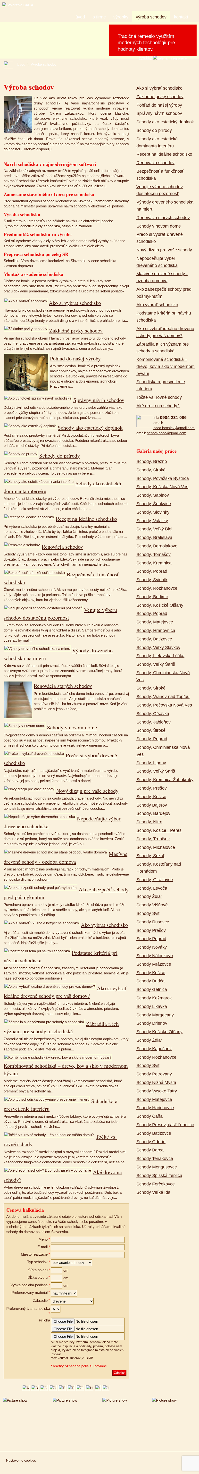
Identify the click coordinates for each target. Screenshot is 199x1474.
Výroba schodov (151, 17)
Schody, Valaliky (152, 520)
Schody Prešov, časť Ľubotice (165, 1124)
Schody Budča (150, 981)
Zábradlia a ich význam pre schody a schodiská (61, 1027)
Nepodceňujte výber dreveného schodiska (157, 262)
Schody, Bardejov (153, 813)
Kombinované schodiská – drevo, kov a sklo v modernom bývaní (165, 366)
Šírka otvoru (38, 1270)
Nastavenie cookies (21, 1460)
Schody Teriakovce (154, 1158)
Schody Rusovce (152, 922)
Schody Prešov (151, 930)
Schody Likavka (151, 1006)
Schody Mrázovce (153, 964)
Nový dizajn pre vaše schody (87, 790)
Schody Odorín (151, 1141)
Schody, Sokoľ (150, 855)
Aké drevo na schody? (158, 405)
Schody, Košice (151, 796)
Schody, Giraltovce (154, 879)
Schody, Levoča (151, 888)
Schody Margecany (155, 1015)
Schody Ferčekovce (155, 1184)
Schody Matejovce (154, 1099)
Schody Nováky (151, 947)
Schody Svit (147, 913)
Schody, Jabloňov (153, 722)
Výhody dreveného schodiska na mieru (164, 206)
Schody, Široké (151, 470)
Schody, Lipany (151, 762)
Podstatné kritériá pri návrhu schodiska (163, 317)
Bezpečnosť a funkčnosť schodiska (160, 175)
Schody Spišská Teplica (159, 1175)
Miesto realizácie (34, 1254)
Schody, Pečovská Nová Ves (164, 705)
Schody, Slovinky (152, 512)
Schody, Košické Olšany (159, 605)
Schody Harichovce (155, 1107)
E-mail (42, 1247)
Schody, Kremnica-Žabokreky (164, 779)
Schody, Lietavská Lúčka (160, 655)
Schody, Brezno (151, 461)
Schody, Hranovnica (155, 630)
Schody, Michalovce (155, 847)
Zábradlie (40, 1300)
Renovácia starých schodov (63, 685)
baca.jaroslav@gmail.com (174, 428)
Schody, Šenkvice (153, 503)
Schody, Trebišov (153, 838)
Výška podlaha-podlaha (29, 1285)
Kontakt (181, 17)
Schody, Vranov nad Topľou (163, 696)
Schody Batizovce (153, 1133)
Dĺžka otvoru (37, 1277)
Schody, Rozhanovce (156, 588)
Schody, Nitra (149, 821)
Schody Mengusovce (156, 1167)
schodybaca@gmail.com (166, 433)
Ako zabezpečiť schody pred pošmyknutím (163, 293)
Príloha (44, 1320)
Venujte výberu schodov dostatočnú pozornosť (60, 613)
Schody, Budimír (152, 596)
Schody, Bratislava (154, 537)
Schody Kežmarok (154, 998)
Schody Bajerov (151, 805)
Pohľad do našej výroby (75, 358)
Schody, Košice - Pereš (159, 830)
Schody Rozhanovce (156, 1057)
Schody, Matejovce (154, 622)
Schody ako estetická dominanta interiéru (157, 142)
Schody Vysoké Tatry (156, 1091)
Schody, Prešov (151, 788)
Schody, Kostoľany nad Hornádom (158, 868)
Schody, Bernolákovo (156, 546)
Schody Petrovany (154, 1074)
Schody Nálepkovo (154, 955)
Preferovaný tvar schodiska (28, 1308)
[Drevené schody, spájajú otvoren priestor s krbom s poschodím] (25, 1422)
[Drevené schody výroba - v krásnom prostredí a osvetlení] (174, 1422)
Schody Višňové (152, 905)
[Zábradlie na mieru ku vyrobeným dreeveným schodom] (75, 1422)
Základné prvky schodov (76, 330)
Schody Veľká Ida (153, 1192)
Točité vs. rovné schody (159, 397)
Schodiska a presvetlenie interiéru (160, 385)
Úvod (80, 17)
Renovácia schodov (62, 546)
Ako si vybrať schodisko (75, 302)
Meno (43, 1239)
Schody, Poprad (151, 571)
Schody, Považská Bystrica (162, 478)
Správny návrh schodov (98, 399)
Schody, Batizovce (154, 639)
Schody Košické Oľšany (159, 1031)
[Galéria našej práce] (170, 58)
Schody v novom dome (72, 727)
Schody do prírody (59, 455)
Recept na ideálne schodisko (86, 518)
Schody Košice (150, 972)
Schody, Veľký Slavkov (158, 647)
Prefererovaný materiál (29, 1292)
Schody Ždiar (149, 896)
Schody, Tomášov (153, 554)
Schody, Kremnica (154, 563)
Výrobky (120, 17)
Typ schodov (37, 1262)
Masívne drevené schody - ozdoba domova (65, 857)
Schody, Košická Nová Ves (162, 486)
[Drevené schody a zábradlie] (124, 1422)
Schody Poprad (151, 938)
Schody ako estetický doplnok (90, 427)
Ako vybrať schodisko (104, 924)
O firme (99, 17)
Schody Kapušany (154, 1048)
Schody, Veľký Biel (154, 529)
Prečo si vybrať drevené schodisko (159, 238)
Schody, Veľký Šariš (155, 664)
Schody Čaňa (149, 1116)
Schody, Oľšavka (152, 713)
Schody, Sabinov (152, 495)
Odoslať (119, 1373)
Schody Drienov (151, 1023)
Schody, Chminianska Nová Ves (163, 676)
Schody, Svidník (151, 579)
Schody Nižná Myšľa (156, 1082)
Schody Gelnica (151, 989)
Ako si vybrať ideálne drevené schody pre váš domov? (65, 991)
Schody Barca (150, 1150)
